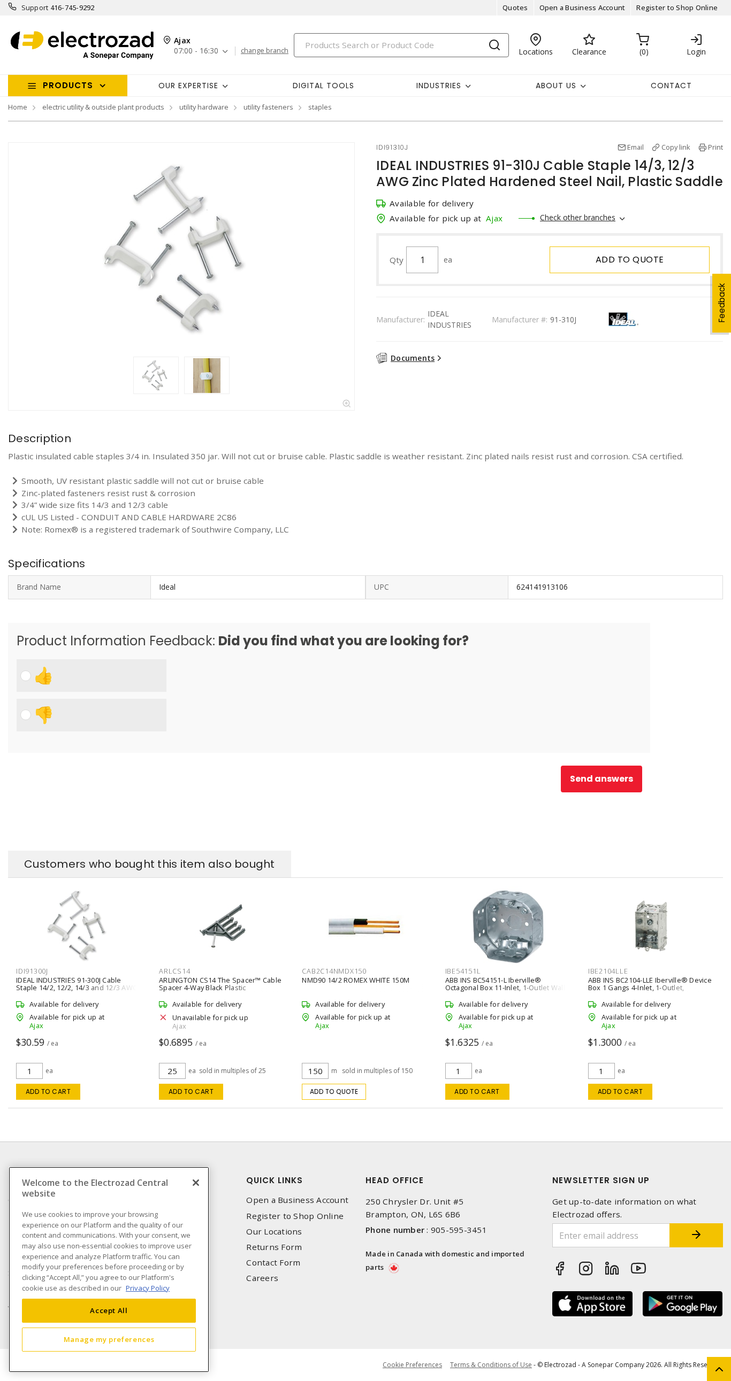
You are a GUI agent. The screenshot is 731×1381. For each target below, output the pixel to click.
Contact (671, 85)
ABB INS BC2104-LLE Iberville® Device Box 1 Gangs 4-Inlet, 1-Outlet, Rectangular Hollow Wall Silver (650, 987)
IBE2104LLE (608, 971)
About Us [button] (556, 85)
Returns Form (274, 1247)
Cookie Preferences (412, 1365)
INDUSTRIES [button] (438, 85)
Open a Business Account (582, 7)
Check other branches (577, 217)
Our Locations (274, 1231)
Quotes (515, 7)
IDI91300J (32, 971)
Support (35, 7)
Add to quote (630, 259)
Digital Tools (323, 85)
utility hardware (204, 107)
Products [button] (68, 85)
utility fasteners (268, 107)
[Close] (196, 1182)
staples (320, 107)
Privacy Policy (148, 1287)
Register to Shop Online (677, 7)
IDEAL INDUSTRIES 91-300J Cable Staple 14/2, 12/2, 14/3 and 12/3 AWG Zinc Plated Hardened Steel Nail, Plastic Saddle (77, 991)
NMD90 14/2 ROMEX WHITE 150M (355, 980)
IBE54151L (463, 971)
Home (17, 107)
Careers (262, 1278)
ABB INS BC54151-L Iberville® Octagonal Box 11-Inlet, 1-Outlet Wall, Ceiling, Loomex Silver (506, 987)
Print (715, 147)
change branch (264, 51)
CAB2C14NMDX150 (334, 971)
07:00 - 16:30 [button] (196, 51)
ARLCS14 (174, 971)
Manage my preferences (109, 1339)
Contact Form (273, 1262)
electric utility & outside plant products (103, 107)
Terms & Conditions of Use (491, 1364)
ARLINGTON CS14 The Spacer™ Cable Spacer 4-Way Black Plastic (220, 983)
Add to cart (48, 1091)
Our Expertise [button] (188, 85)
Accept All (109, 1310)
